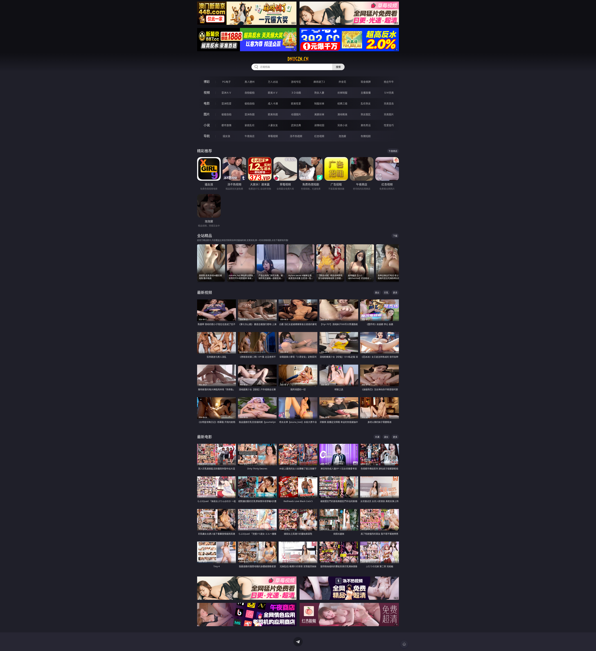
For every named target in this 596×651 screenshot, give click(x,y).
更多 (395, 292)
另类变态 (389, 103)
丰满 (377, 436)
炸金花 (342, 82)
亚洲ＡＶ (226, 92)
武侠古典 (296, 125)
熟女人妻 (319, 92)
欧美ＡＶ (273, 92)
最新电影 (204, 436)
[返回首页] (404, 644)
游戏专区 (296, 82)
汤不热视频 (296, 136)
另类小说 (342, 125)
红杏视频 (319, 136)
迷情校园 (319, 125)
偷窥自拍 (226, 114)
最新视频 (204, 292)
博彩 (207, 82)
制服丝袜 (319, 103)
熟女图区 (366, 114)
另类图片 (389, 114)
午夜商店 (250, 136)
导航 (207, 136)
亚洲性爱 (226, 103)
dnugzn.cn (298, 59)
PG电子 (226, 82)
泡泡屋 (342, 136)
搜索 (338, 67)
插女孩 (226, 136)
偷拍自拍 (250, 103)
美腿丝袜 (319, 114)
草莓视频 (273, 136)
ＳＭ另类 (389, 92)
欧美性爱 (296, 103)
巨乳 (386, 292)
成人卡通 (273, 103)
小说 (207, 125)
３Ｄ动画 (296, 92)
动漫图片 (296, 114)
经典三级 (342, 103)
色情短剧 (366, 136)
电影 (207, 103)
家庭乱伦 (250, 125)
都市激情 (226, 125)
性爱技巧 (389, 125)
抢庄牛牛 (389, 82)
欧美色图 (273, 114)
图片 (207, 114)
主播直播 (366, 92)
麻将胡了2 (319, 82)
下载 (395, 235)
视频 (207, 92)
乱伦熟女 (366, 103)
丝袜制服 (342, 92)
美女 (377, 292)
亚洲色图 (250, 114)
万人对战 (273, 82)
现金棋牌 (366, 82)
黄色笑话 (366, 125)
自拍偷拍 (250, 92)
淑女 (386, 436)
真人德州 (250, 82)
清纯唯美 (342, 114)
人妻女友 (273, 125)
